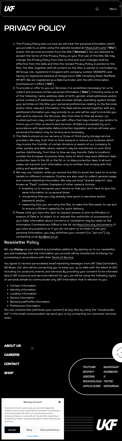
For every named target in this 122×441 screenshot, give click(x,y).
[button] (59, 402)
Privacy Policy (33, 436)
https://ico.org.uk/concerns (94, 224)
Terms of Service (62, 257)
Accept (12, 429)
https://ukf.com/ (95, 47)
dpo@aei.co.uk (48, 236)
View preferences (49, 429)
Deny (29, 429)
